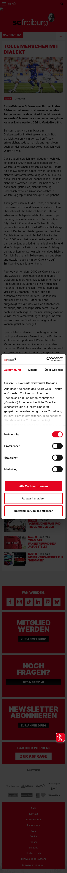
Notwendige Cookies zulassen (33, 510)
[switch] (57, 446)
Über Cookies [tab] (54, 369)
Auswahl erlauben (33, 498)
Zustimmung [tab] (12, 369)
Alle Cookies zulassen (33, 486)
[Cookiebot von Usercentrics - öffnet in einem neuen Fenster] (47, 359)
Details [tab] (32, 369)
